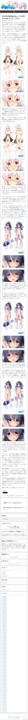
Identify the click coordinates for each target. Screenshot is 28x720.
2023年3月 (5, 607)
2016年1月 (5, 686)
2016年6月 (5, 679)
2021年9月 (5, 617)
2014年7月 (5, 711)
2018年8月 (5, 646)
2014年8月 (5, 709)
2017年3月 (5, 666)
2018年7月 (5, 647)
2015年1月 (5, 702)
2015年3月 (5, 700)
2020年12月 (5, 619)
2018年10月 (5, 643)
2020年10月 (5, 621)
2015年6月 (5, 695)
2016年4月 (5, 682)
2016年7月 (5, 677)
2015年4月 (5, 698)
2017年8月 (5, 659)
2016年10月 (5, 673)
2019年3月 (5, 639)
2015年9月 (5, 691)
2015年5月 (5, 697)
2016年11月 (5, 672)
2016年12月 (5, 670)
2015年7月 (5, 694)
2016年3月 (5, 683)
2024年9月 (5, 600)
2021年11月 (5, 614)
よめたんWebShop (14, 557)
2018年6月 (5, 648)
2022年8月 (5, 610)
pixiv (18, 198)
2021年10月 (5, 615)
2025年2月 (5, 599)
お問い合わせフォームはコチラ (14, 563)
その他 (4, 573)
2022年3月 (5, 612)
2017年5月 (5, 664)
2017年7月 (5, 661)
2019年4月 (5, 637)
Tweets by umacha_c (6, 589)
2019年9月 (5, 632)
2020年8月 (5, 622)
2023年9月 (5, 604)
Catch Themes (17, 718)
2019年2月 (5, 640)
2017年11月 (5, 655)
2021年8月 (5, 618)
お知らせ (7, 495)
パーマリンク (22, 495)
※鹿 (9, 20)
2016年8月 (5, 676)
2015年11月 (5, 688)
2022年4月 (5, 611)
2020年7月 (5, 624)
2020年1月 (5, 629)
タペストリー (5, 574)
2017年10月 (5, 657)
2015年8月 (5, 693)
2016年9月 (5, 675)
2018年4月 (5, 651)
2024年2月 (5, 603)
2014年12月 (5, 704)
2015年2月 (5, 701)
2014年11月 (5, 705)
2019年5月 (5, 636)
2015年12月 (5, 687)
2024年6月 (5, 601)
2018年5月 (5, 650)
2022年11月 (5, 608)
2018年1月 (5, 654)
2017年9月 (5, 658)
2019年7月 (5, 635)
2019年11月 (5, 630)
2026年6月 (5, 596)
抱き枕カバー (12, 495)
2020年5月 (5, 626)
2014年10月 (5, 706)
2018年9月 (5, 644)
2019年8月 (5, 633)
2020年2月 (5, 628)
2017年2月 (5, 668)
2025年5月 (5, 597)
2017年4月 (5, 665)
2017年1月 (5, 669)
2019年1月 (5, 641)
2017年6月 (5, 662)
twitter (14, 198)
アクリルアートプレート (7, 570)
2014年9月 (5, 708)
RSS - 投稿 (5, 582)
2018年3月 (5, 653)
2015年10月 (5, 690)
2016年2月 (5, 684)
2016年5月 (5, 680)
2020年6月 (5, 625)
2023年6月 (5, 606)
